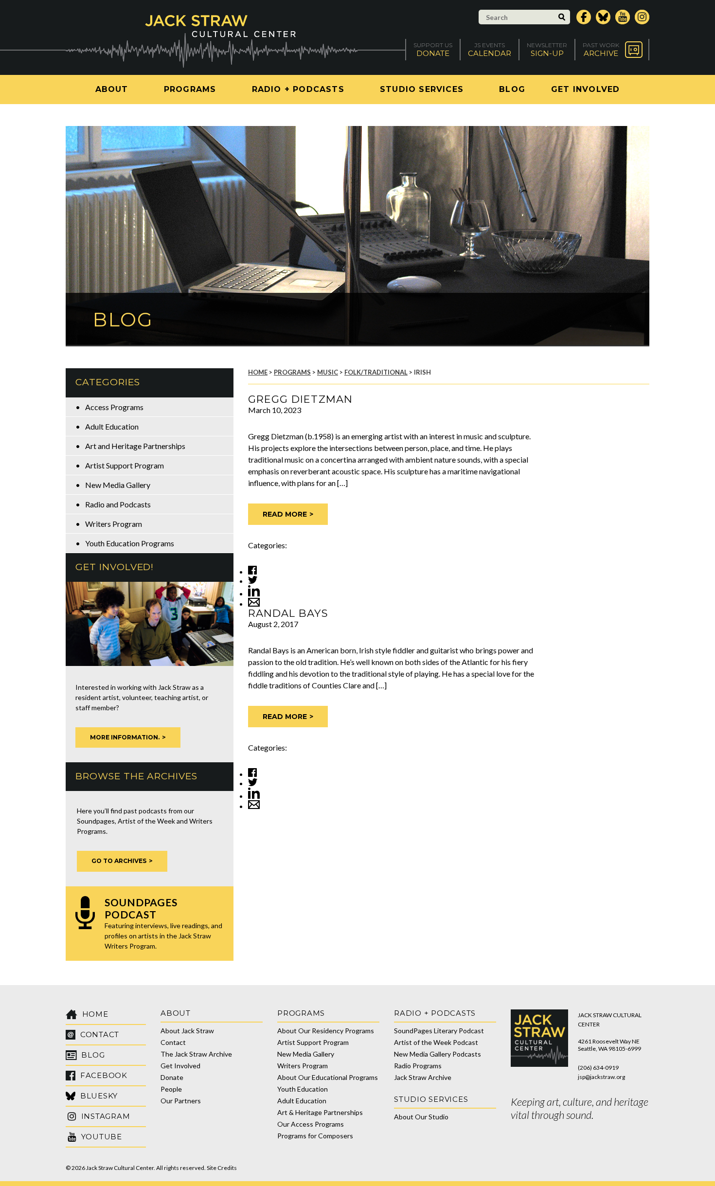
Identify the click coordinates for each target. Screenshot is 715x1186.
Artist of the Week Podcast (436, 1042)
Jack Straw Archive (422, 1077)
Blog (512, 89)
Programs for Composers (315, 1136)
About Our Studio (421, 1117)
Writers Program (113, 523)
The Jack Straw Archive (196, 1054)
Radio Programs (418, 1065)
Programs (190, 89)
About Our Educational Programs (327, 1077)
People (171, 1089)
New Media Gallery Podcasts (437, 1054)
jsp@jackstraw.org (601, 1076)
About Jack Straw (187, 1030)
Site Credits (222, 1167)
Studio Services (422, 89)
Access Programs (114, 407)
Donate (172, 1077)
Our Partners (181, 1100)
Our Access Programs (310, 1124)
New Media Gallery (117, 484)
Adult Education (112, 426)
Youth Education (302, 1089)
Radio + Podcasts (298, 89)
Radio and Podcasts (118, 504)
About (111, 89)
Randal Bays (288, 613)
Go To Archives (118, 860)
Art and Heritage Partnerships (135, 445)
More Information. (125, 737)
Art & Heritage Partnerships (320, 1112)
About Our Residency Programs (325, 1030)
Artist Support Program (124, 465)
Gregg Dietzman (300, 399)
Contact (173, 1042)
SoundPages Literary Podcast (439, 1030)
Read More (285, 514)
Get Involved (585, 89)
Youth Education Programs (129, 543)
